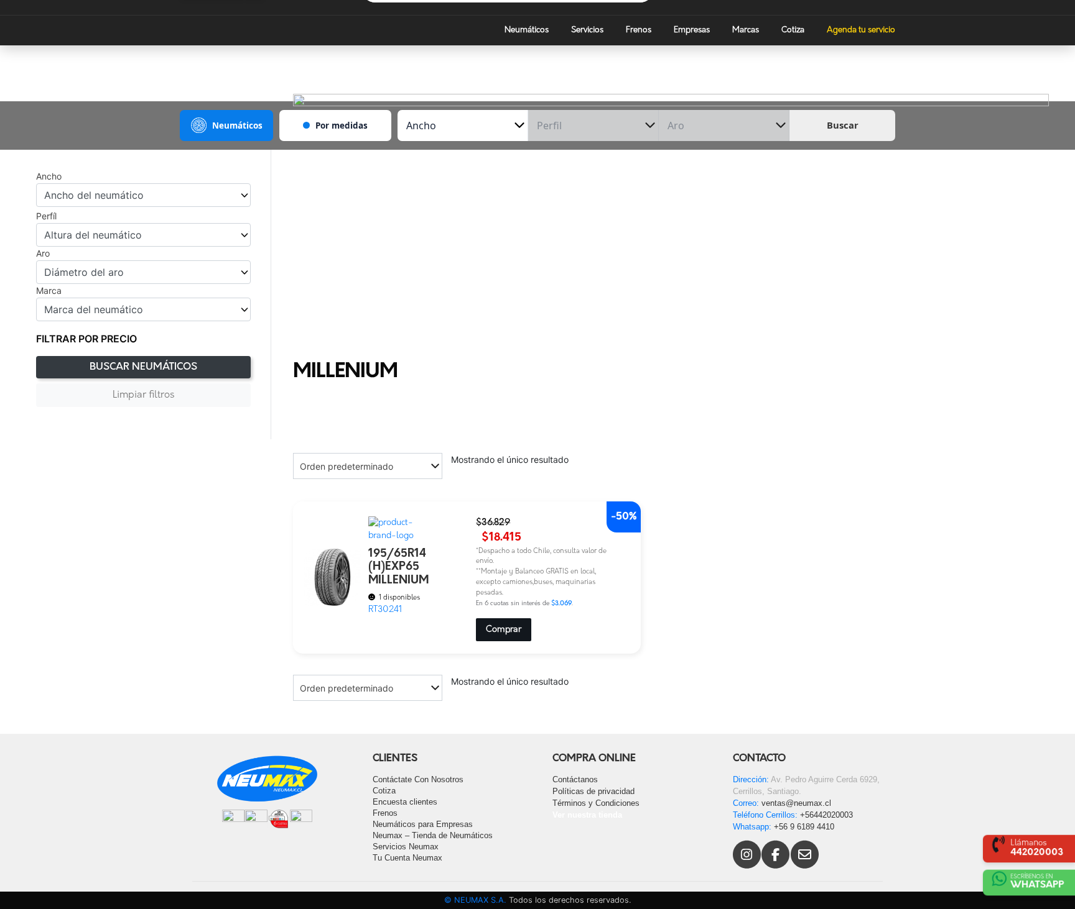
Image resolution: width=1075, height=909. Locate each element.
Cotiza (792, 30)
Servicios (587, 30)
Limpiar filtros (143, 395)
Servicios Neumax (406, 846)
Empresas (692, 30)
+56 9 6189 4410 (804, 826)
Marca (49, 290)
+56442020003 (826, 815)
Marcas (745, 30)
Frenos (638, 30)
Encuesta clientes (405, 801)
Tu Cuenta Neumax (407, 857)
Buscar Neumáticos (143, 367)
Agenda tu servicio (861, 30)
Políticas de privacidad (593, 791)
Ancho (49, 176)
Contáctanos (575, 779)
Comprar (503, 629)
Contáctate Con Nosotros (418, 779)
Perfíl (46, 216)
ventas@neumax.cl (796, 803)
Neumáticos (527, 30)
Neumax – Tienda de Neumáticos (433, 835)
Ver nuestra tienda (587, 815)
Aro (43, 253)
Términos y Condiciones (596, 803)
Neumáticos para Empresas (423, 824)
